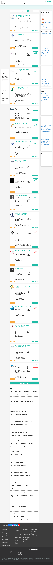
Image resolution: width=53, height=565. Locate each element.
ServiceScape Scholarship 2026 (21, 195)
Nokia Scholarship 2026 (19, 34)
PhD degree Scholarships (45, 48)
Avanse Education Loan (26, 534)
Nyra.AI (41, 3)
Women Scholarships (44, 155)
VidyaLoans (24, 545)
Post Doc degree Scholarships (45, 50)
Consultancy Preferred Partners (21, 553)
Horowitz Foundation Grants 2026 (21, 107)
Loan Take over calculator (33, 534)
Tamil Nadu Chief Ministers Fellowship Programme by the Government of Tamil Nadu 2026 (22, 286)
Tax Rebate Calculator (34, 535)
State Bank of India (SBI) (45, 16)
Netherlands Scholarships (45, 85)
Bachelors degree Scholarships (46, 36)
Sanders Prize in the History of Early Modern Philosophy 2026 (22, 161)
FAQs (2, 553)
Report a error (20, 554)
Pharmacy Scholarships (44, 104)
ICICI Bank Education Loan (26, 543)
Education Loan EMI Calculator (34, 529)
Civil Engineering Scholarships (45, 97)
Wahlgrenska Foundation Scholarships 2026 (23, 178)
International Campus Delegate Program (21, 551)
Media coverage (12, 551)
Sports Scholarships (44, 93)
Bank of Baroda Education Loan (25, 532)
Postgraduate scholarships (6, 545)
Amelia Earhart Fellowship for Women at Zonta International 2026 (22, 326)
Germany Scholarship (18, 533)
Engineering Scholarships (5, 533)
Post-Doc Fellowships (5, 542)
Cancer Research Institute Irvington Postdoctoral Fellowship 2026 (21, 214)
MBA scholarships (4, 536)
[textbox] (5, 77)
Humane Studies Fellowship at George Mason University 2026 (22, 88)
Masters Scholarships (5, 539)
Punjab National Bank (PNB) (46, 23)
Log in (45, 1)
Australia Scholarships (44, 75)
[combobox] (5, 73)
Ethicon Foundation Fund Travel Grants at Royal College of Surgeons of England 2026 (23, 251)
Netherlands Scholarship (16, 543)
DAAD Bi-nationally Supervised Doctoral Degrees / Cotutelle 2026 (22, 16)
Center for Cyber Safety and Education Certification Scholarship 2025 (22, 365)
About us (3, 550)
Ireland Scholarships (44, 79)
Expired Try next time (35, 232)
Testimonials (3, 552)
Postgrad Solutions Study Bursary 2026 (22, 51)
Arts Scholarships (4, 529)
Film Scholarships (44, 102)
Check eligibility (35, 30)
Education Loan (25, 529)
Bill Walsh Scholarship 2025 (20, 268)
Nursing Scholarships (44, 95)
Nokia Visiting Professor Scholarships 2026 (23, 141)
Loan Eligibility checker (34, 537)
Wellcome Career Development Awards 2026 (23, 231)
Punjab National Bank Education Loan (26, 539)
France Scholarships (44, 81)
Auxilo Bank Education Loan (26, 541)
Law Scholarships (4, 535)
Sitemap (11, 552)
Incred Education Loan (26, 537)
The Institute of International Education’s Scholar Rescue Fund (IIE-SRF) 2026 (22, 346)
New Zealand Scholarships (45, 83)
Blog (2, 551)
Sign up (49, 1)
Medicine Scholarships (44, 106)
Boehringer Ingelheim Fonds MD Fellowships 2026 (21, 124)
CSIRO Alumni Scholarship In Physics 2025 (23, 306)
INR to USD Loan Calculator (33, 532)
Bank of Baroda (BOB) (47, 19)
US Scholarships (17, 530)
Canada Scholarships (44, 77)
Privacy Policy (12, 550)
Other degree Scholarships (45, 62)
